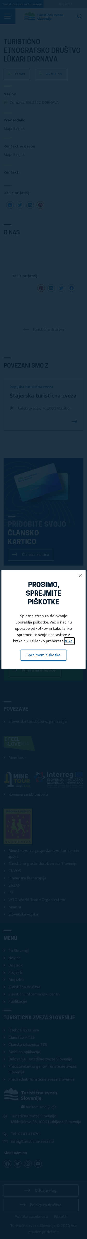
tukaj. (69, 641)
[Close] (80, 575)
